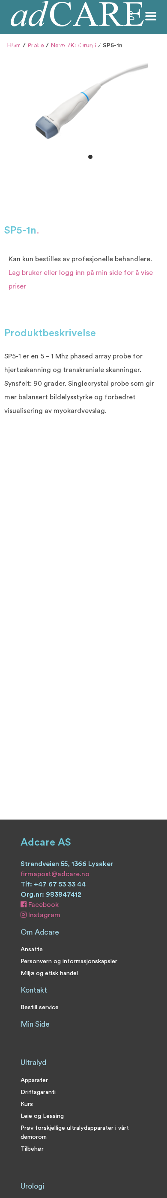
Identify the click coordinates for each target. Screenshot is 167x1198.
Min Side (35, 1024)
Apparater (34, 1080)
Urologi (32, 1186)
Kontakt (34, 990)
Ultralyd (33, 1062)
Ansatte (32, 949)
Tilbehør (32, 1149)
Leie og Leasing (42, 1116)
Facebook (43, 904)
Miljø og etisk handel (49, 973)
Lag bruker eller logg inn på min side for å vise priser (81, 279)
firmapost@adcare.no (55, 874)
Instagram (43, 915)
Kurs (27, 1104)
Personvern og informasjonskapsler (69, 961)
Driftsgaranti (38, 1092)
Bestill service (40, 1007)
